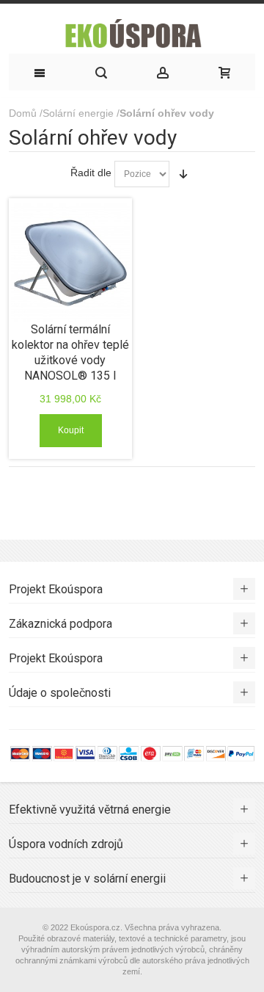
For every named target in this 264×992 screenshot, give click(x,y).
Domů (23, 113)
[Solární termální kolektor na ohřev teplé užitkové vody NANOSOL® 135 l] (70, 262)
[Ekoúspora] (132, 32)
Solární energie (78, 113)
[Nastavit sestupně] (183, 174)
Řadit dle (90, 172)
